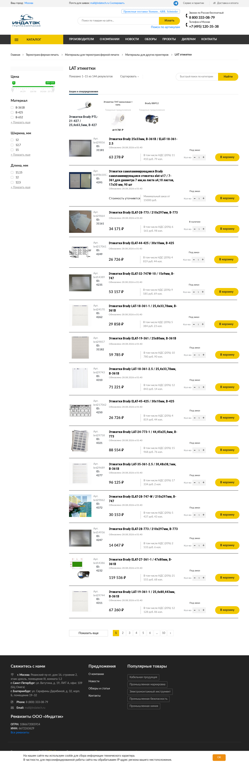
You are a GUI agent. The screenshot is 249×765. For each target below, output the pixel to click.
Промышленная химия (144, 706)
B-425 (19, 112)
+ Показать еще (20, 122)
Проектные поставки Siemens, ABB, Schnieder (151, 11)
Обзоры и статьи (99, 688)
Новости (132, 39)
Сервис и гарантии (193, 3)
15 (17, 150)
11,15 (19, 172)
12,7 (18, 145)
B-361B (20, 107)
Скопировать (117, 3)
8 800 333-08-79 (202, 17)
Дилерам (189, 39)
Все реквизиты (20, 732)
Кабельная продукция (143, 677)
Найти (228, 76)
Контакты (209, 39)
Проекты (169, 39)
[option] (84, 113)
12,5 (18, 182)
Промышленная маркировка (147, 684)
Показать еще (88, 633)
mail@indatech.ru (99, 3)
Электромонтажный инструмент (150, 691)
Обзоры (151, 39)
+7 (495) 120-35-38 (204, 26)
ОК (219, 757)
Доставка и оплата (227, 3)
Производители (81, 39)
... (157, 633)
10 (163, 633)
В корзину (227, 157)
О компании (109, 39)
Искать (169, 20)
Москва (29, 3)
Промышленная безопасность (148, 699)
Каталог (34, 39)
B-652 (19, 117)
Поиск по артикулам (165, 27)
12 (17, 140)
